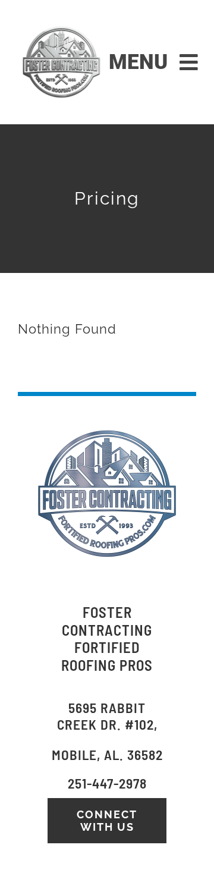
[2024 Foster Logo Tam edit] (61, 26)
